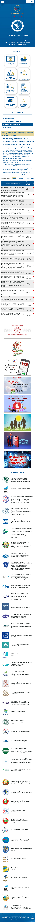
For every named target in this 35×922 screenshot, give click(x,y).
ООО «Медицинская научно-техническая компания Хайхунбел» (21, 741)
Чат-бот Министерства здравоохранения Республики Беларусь (19, 820)
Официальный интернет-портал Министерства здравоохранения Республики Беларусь (20, 801)
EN (8, 2)
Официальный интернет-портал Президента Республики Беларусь (21, 782)
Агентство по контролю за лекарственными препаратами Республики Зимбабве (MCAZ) (20, 702)
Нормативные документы (11, 124)
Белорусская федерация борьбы (20, 731)
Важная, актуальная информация (12, 158)
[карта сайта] (32, 918)
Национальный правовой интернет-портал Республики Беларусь (21, 839)
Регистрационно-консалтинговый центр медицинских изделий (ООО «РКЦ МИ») (21, 635)
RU (2, 2)
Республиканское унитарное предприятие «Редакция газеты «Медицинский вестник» (20, 521)
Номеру (21, 178)
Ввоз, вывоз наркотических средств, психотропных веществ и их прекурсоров (17, 161)
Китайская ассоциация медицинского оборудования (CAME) (19, 721)
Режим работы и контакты (12, 121)
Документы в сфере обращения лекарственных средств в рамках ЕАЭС (16, 165)
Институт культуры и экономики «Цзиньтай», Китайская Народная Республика (21, 683)
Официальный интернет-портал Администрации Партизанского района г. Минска (20, 897)
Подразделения (12, 132)
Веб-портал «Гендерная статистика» (18, 811)
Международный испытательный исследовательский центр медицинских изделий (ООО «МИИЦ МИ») (21, 626)
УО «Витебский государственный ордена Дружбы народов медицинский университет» (21, 616)
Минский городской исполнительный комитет (21, 849)
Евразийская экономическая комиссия (19, 878)
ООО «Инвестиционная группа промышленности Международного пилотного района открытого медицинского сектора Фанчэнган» (21, 760)
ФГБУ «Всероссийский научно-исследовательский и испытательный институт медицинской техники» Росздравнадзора (20, 596)
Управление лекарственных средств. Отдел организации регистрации (17, 132)
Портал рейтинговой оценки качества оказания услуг (19, 830)
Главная (3, 132)
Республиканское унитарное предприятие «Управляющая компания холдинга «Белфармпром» (21, 479)
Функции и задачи (9, 118)
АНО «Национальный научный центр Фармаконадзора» (21, 769)
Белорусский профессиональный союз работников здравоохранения (21, 791)
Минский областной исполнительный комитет (22, 868)
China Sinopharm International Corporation (19, 712)
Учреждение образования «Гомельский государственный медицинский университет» (20, 555)
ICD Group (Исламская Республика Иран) (21, 654)
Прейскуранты (8, 127)
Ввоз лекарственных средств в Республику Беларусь (18, 148)
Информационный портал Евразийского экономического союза (21, 859)
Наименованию (30, 178)
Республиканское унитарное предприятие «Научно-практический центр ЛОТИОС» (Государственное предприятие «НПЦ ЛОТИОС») (21, 751)
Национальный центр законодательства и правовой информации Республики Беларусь (21, 907)
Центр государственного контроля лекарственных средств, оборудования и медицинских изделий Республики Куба (21, 577)
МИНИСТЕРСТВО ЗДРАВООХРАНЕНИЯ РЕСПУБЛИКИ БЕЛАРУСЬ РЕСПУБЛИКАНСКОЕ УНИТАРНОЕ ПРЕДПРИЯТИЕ (17, 40)
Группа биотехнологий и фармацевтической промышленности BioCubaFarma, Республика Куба (20, 674)
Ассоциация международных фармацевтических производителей (21, 606)
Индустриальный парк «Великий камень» (20, 489)
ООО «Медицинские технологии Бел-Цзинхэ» (20, 693)
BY (5, 2)
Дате (14, 178)
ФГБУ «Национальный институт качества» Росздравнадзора (20, 586)
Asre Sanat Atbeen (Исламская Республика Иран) (20, 645)
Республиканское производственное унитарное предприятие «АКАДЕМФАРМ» (21, 664)
